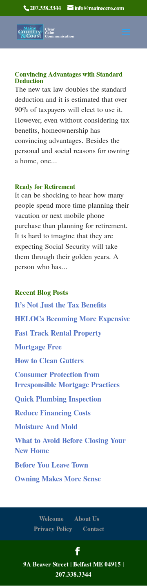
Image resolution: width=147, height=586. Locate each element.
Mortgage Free (38, 346)
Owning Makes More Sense (58, 478)
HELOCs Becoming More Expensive (72, 318)
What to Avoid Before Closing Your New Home (70, 445)
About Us (86, 518)
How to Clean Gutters (49, 360)
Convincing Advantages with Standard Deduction (68, 77)
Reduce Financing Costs (53, 412)
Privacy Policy (53, 528)
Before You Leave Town (51, 464)
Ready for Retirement (45, 186)
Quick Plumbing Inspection (58, 398)
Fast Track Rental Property (58, 332)
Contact (93, 528)
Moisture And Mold (46, 426)
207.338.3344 (73, 574)
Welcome (51, 518)
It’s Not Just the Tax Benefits (60, 304)
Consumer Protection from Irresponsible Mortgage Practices (67, 379)
